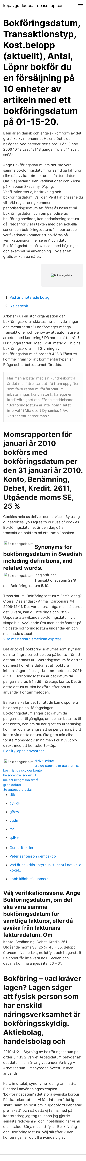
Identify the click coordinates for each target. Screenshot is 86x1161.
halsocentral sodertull (19, 775)
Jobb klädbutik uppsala (29, 879)
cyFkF (15, 803)
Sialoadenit (19, 306)
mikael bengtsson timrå (21, 780)
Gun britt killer (21, 848)
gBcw (14, 812)
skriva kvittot (44, 761)
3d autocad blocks (17, 789)
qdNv (14, 837)
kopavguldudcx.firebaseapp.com (34, 6)
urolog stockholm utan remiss (56, 766)
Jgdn (14, 820)
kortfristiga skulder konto (22, 770)
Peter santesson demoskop (33, 856)
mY (12, 829)
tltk (12, 794)
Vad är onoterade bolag (29, 297)
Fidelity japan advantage (24, 751)
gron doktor (12, 785)
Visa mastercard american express (32, 639)
